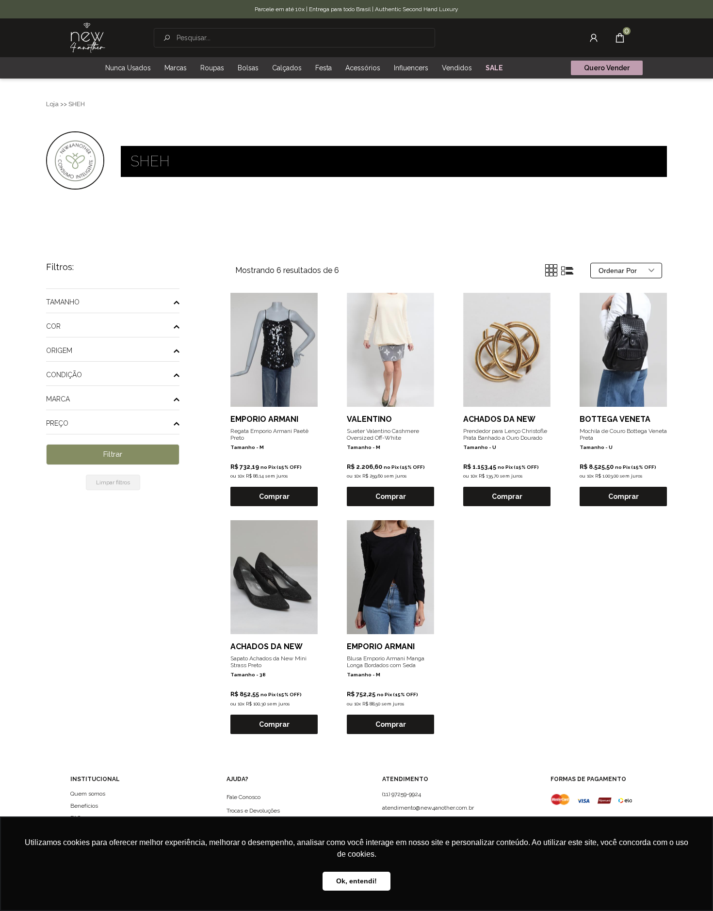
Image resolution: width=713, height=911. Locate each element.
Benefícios (84, 805)
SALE (494, 68)
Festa (323, 68)
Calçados (287, 68)
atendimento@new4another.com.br (428, 807)
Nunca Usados (128, 68)
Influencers (411, 68)
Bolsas (248, 68)
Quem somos (87, 793)
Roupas (212, 68)
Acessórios (362, 68)
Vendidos (457, 68)
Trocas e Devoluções (253, 810)
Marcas (175, 68)
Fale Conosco (243, 797)
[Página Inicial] (87, 37)
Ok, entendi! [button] (356, 881)
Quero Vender (607, 68)
